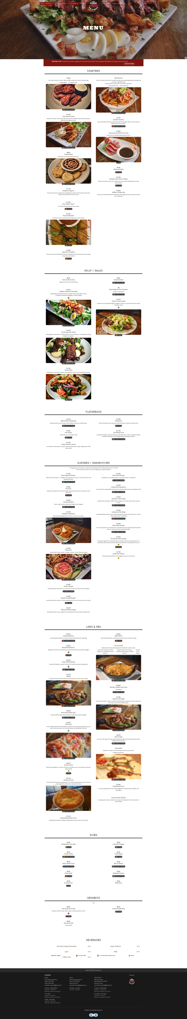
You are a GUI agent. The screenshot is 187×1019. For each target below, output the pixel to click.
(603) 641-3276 (98, 983)
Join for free (129, 63)
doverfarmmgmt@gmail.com (78, 985)
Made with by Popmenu (51, 970)
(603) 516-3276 (73, 983)
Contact (114, 3)
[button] (46, 3)
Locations (57, 3)
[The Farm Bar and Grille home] (93, 5)
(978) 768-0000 (49, 983)
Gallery (103, 3)
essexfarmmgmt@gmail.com (53, 985)
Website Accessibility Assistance (94, 1010)
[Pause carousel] (186, 58)
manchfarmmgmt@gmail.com (103, 985)
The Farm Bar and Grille (131, 981)
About (108, 3)
